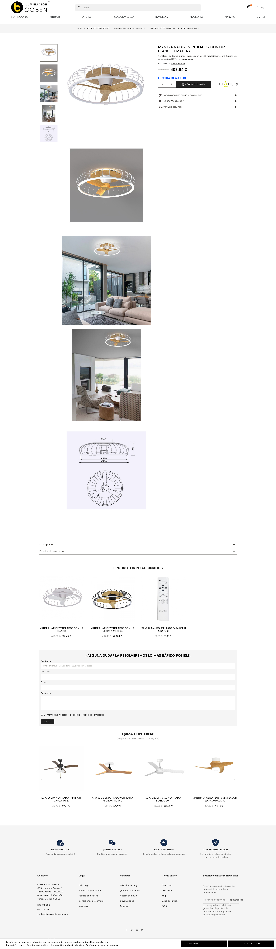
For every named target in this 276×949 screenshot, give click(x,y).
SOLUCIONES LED (124, 17)
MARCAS (230, 17)
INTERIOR (54, 17)
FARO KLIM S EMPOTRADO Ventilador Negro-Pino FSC (112, 799)
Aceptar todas (252, 943)
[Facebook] (126, 930)
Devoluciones (127, 900)
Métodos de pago (129, 885)
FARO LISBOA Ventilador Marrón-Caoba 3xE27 (61, 799)
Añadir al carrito (195, 84)
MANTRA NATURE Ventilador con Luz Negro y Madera (113, 630)
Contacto (166, 885)
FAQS (164, 906)
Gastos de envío (128, 895)
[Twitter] (131, 930)
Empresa (124, 906)
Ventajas (83, 906)
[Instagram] (142, 930)
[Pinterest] (137, 930)
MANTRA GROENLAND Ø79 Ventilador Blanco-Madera (215, 799)
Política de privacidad (90, 890)
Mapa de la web (170, 900)
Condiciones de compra (91, 900)
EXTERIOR (87, 17)
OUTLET (260, 17)
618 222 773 (43, 909)
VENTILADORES (19, 17)
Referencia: (164, 63)
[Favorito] (256, 7)
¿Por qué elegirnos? (130, 890)
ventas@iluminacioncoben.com (53, 914)
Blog (164, 895)
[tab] (198, 95)
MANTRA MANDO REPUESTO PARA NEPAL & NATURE (163, 630)
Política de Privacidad (92, 714)
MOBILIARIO (196, 17)
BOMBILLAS (161, 17)
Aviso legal (84, 885)
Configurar (191, 943)
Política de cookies (88, 895)
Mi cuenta (167, 890)
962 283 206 (43, 905)
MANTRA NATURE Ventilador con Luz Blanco (62, 630)
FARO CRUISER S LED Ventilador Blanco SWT (163, 799)
